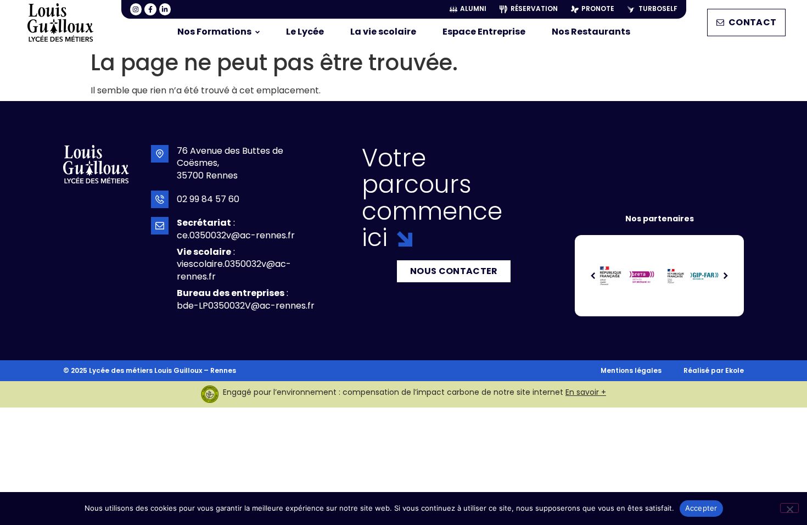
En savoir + (585, 392)
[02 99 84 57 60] (160, 199)
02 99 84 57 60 (208, 199)
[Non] (789, 508)
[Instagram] (136, 9)
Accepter (701, 508)
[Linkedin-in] (165, 9)
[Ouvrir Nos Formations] (257, 31)
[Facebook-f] (150, 9)
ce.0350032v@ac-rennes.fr (236, 235)
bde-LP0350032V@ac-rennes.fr (246, 305)
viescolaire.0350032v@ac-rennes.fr (234, 270)
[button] (593, 275)
